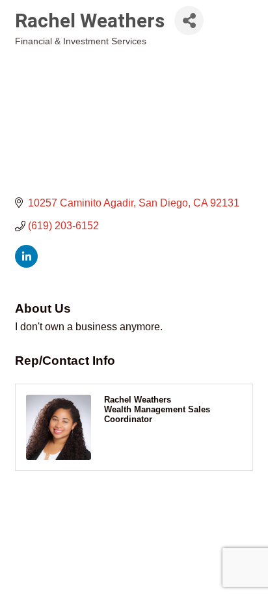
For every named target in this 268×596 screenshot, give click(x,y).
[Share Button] (189, 20)
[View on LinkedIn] (26, 264)
